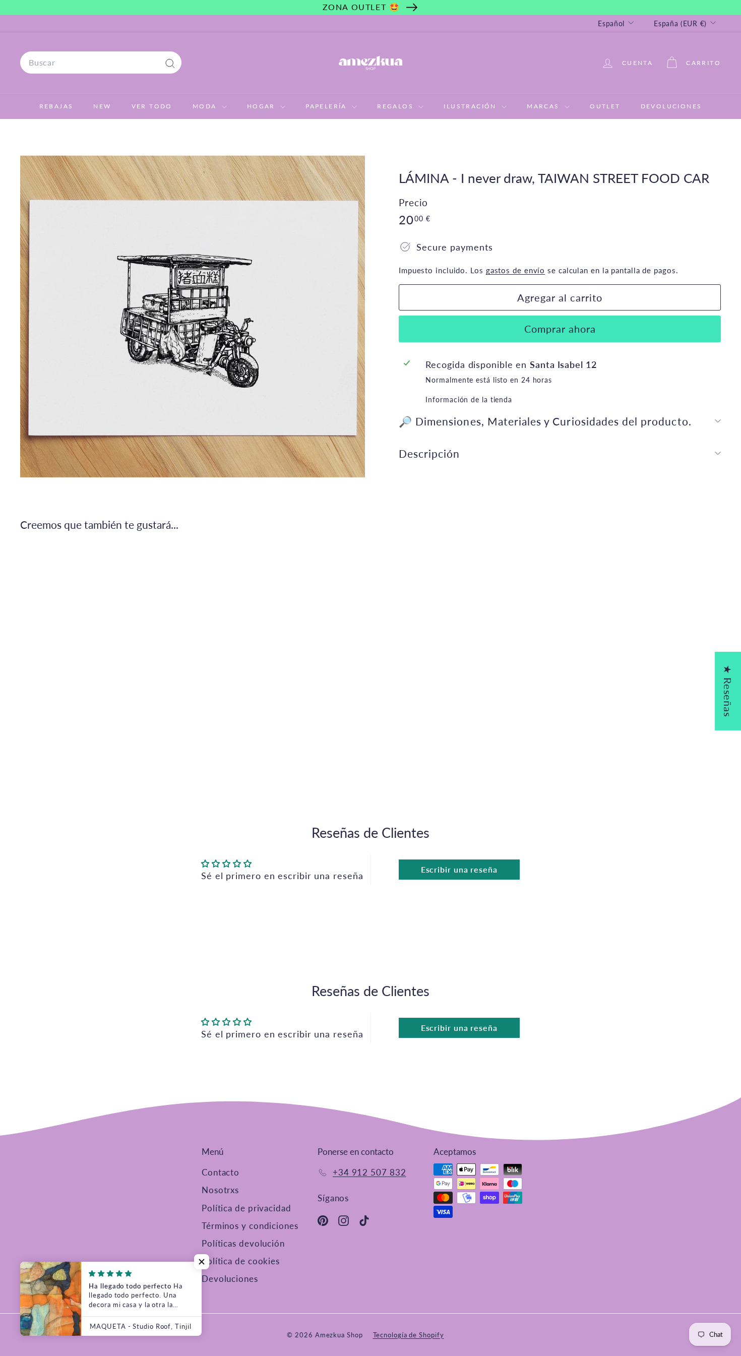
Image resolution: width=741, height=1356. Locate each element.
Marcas (544, 106)
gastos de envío (515, 270)
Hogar (262, 106)
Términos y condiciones (250, 1225)
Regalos (396, 106)
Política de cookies (241, 1261)
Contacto (220, 1172)
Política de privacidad (246, 1208)
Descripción (429, 453)
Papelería (327, 106)
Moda (206, 106)
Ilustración (471, 106)
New (102, 106)
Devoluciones (671, 106)
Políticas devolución (243, 1243)
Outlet (605, 106)
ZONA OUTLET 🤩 (361, 7)
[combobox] (100, 62)
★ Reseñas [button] (728, 691)
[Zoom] (192, 316)
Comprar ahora (560, 329)
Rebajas (56, 106)
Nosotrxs (220, 1190)
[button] (201, 1261)
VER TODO (152, 106)
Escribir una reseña (459, 869)
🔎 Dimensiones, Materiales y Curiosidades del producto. (545, 420)
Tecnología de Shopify (408, 1335)
